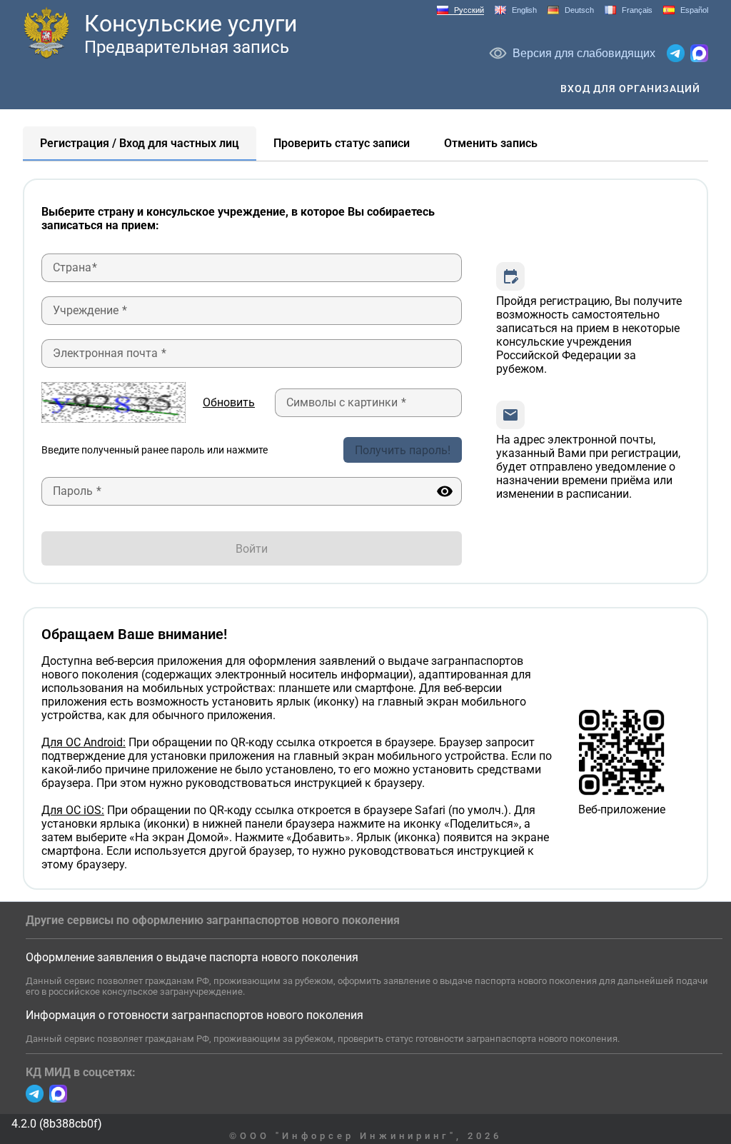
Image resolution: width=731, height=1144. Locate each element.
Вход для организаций (630, 88)
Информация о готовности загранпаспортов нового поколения (194, 1015)
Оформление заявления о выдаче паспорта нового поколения (192, 957)
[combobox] (251, 268)
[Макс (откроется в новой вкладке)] (699, 53)
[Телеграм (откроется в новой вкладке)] (676, 53)
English (524, 10)
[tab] (139, 143)
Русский (469, 10)
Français (637, 10)
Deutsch (579, 10)
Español (694, 10)
